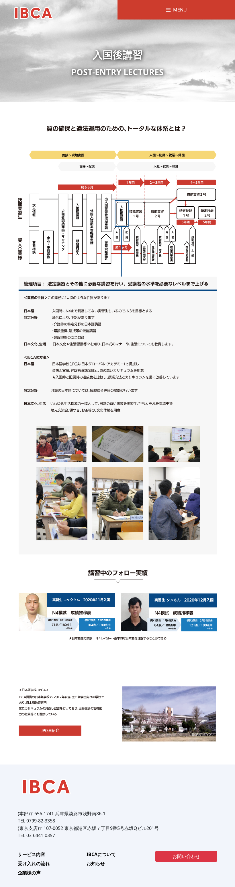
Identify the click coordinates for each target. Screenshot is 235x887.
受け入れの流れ (34, 863)
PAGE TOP (224, 855)
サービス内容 (31, 854)
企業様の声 (29, 873)
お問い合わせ (186, 856)
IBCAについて (101, 854)
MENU (179, 10)
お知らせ (96, 863)
